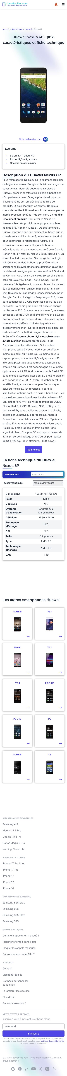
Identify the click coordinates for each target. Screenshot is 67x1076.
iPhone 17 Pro (10, 869)
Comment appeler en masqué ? (20, 935)
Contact (7, 968)
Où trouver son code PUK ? (18, 954)
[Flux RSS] (54, 1069)
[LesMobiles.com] (14, 4)
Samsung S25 (10, 921)
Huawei (28, 29)
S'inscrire (33, 1033)
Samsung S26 (10, 908)
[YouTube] (33, 1069)
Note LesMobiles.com (33, 139)
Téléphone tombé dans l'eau (19, 941)
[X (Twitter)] (40, 1069)
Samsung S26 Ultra (13, 902)
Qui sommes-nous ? (14, 1003)
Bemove (14, 1060)
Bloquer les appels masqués (18, 948)
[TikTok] (26, 1069)
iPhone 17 (8, 875)
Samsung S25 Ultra (13, 915)
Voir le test (33, 449)
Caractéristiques (13, 483)
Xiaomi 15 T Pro (11, 830)
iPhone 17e (8, 882)
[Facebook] (20, 1069)
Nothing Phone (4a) (13, 849)
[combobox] (46, 474)
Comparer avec (12, 474)
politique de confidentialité (52, 1041)
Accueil (5, 29)
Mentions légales (12, 974)
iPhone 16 (8, 888)
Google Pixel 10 (11, 836)
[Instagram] (47, 1069)
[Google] (13, 1069)
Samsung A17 (10, 824)
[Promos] (56, 4)
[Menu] (63, 4)
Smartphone (17, 29)
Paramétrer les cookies (15, 990)
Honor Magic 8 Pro (13, 842)
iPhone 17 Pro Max (13, 863)
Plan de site (9, 997)
